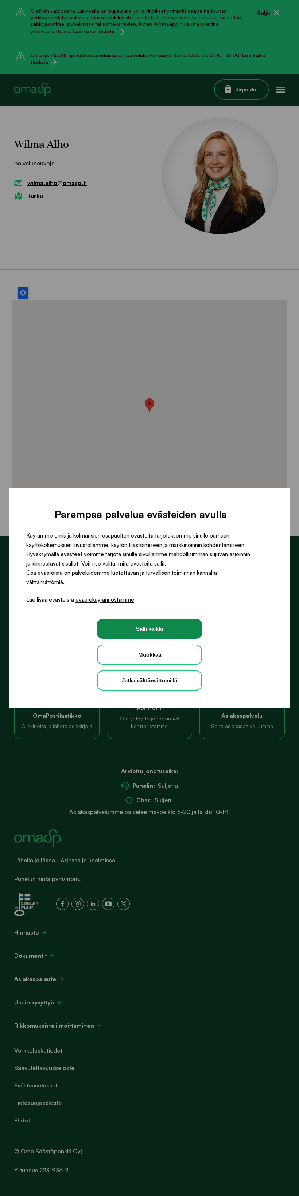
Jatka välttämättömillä (149, 680)
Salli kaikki (149, 629)
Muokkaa (149, 655)
